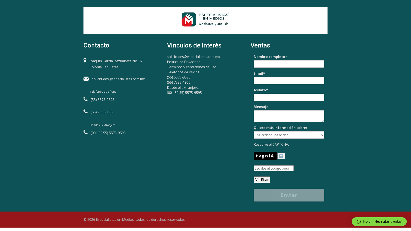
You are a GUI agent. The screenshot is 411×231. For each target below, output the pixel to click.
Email (259, 73)
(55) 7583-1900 (179, 82)
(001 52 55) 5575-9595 (184, 92)
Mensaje (261, 106)
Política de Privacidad (183, 61)
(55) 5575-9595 (179, 77)
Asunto (261, 90)
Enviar (289, 194)
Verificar (262, 179)
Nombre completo (270, 56)
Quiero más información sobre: (280, 127)
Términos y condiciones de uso (191, 67)
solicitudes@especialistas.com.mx (193, 56)
